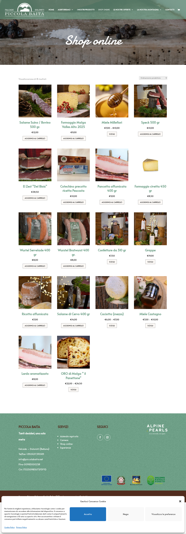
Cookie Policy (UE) (51, 496)
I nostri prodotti (85, 10)
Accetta (88, 514)
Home (51, 10)
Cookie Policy (9, 527)
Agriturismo (64, 10)
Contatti (169, 10)
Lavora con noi (69, 496)
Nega (125, 514)
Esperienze (65, 447)
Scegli (112, 134)
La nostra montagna (148, 10)
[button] (180, 501)
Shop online (104, 10)
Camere (64, 440)
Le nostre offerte (121, 10)
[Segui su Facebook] (100, 437)
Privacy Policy (21, 527)
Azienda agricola (69, 436)
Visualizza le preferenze (163, 514)
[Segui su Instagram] (107, 437)
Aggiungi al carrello (35, 138)
